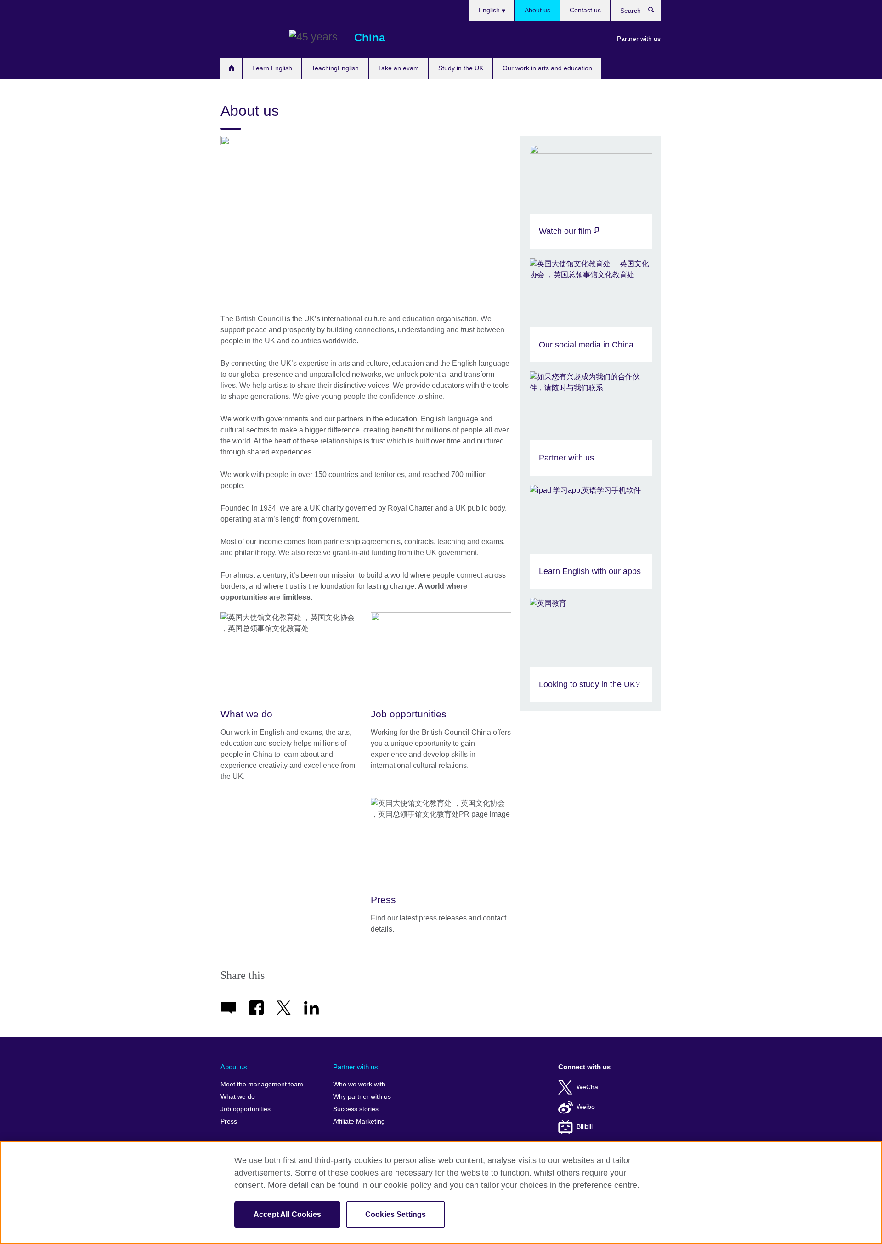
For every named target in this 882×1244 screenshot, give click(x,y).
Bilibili (585, 1126)
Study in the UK (460, 68)
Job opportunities (245, 1109)
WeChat (588, 1087)
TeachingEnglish (335, 68)
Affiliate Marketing (359, 1121)
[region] (441, 1192)
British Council (247, 37)
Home (231, 68)
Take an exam (398, 68)
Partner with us (639, 38)
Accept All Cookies (287, 1214)
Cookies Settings (395, 1214)
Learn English (272, 68)
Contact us (585, 10)
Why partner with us (362, 1096)
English (490, 10)
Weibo (586, 1106)
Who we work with (359, 1084)
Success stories (356, 1109)
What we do (237, 1096)
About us (537, 10)
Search (656, 12)
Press (228, 1121)
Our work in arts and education (547, 68)
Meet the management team (261, 1084)
